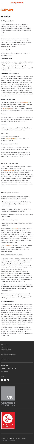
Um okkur (3, 438)
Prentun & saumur (10, 438)
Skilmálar (24, 438)
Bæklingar (18, 438)
